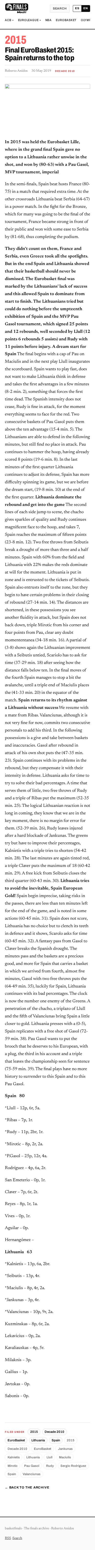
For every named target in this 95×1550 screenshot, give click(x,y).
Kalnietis (14, 1457)
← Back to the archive (27, 1487)
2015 (34, 1432)
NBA (48, 20)
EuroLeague (29, 20)
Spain (56, 1440)
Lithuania (38, 1440)
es (77, 8)
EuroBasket (66, 20)
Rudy (50, 1466)
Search (60, 8)
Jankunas (65, 1449)
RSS (8, 1538)
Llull (49, 1457)
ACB (9, 20)
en (85, 8)
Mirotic (13, 1466)
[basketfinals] (16, 8)
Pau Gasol (31, 1466)
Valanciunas (31, 1474)
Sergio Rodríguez (73, 1466)
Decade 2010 (54, 1432)
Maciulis (65, 1457)
